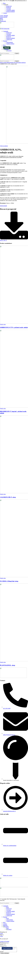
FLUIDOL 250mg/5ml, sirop (9, 581)
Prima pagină (3, 62)
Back (7, 907)
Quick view (3, 324)
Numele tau (3, 943)
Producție (8, 7)
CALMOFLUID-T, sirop (8, 497)
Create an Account (4, 941)
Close (1, 933)
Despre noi (9, 6)
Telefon (2, 946)
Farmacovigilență (10, 11)
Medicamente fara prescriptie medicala (16, 62)
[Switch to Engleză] (8, 50)
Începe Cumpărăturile (7, 948)
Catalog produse (10, 43)
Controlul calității (10, 10)
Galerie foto (9, 39)
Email (1, 944)
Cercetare (8, 8)
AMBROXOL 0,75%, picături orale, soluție (14, 327)
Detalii (2, 951)
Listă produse (9, 42)
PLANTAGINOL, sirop (7, 665)
